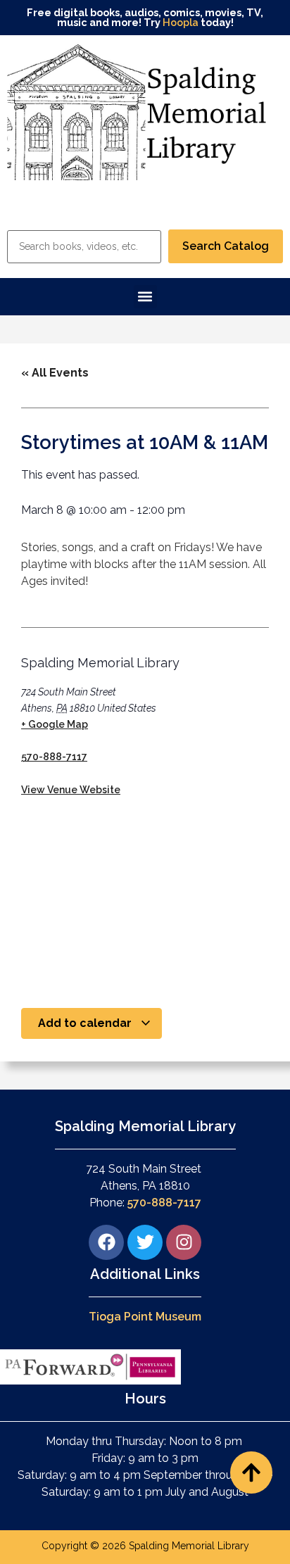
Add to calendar (86, 1023)
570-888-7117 (54, 756)
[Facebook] (106, 1242)
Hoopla (180, 22)
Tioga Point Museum (145, 1316)
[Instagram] (183, 1242)
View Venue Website (70, 789)
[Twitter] (145, 1242)
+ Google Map (54, 724)
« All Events (55, 372)
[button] (145, 296)
